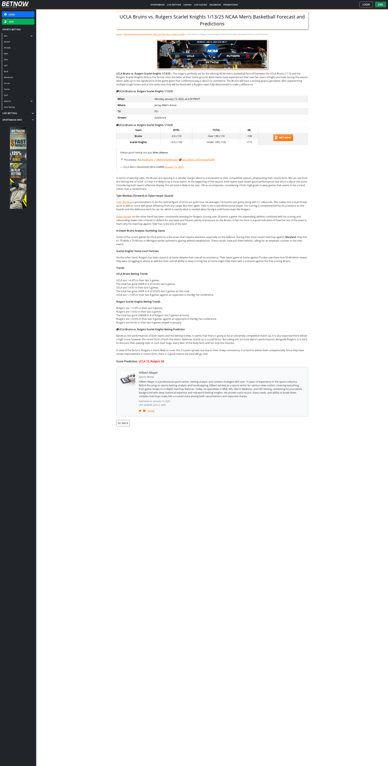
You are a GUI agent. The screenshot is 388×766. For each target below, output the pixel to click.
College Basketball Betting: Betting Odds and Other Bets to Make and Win (154, 34)
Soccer (7, 83)
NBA (6, 53)
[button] (366, 4)
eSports (7, 101)
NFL (6, 36)
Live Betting (9, 113)
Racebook (8, 77)
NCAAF (7, 41)
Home (118, 34)
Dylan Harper (124, 216)
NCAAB (7, 47)
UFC (6, 65)
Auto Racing (9, 107)
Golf (6, 95)
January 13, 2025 (174, 167)
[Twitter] (140, 410)
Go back (123, 423)
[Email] (144, 410)
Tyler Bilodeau (124, 202)
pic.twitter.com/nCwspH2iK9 (198, 159)
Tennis (7, 89)
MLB (6, 71)
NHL (6, 59)
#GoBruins (147, 159)
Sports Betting (11, 29)
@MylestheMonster (167, 159)
